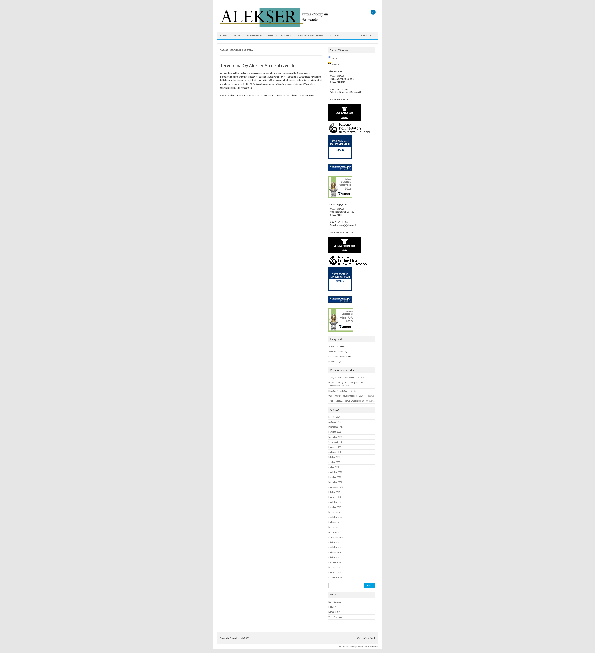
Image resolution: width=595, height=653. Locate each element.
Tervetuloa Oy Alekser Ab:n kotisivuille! (258, 65)
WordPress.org (335, 617)
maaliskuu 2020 (335, 472)
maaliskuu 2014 (335, 577)
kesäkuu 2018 (334, 512)
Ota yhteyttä (365, 35)
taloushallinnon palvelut (286, 95)
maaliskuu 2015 (335, 547)
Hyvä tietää (333, 361)
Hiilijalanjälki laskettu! (337, 391)
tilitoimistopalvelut (307, 95)
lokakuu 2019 (334, 492)
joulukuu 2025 (334, 422)
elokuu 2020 (333, 467)
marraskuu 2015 (335, 537)
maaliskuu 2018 (335, 517)
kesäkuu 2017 (334, 527)
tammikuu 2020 (335, 482)
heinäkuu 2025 (334, 432)
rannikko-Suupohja (265, 95)
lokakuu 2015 (334, 542)
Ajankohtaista (334, 346)
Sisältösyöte (333, 607)
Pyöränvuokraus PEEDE (279, 35)
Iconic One (343, 647)
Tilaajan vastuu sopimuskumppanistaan (346, 401)
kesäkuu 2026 (334, 417)
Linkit (349, 35)
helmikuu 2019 (334, 507)
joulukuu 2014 (334, 552)
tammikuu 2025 (335, 437)
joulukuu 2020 (334, 452)
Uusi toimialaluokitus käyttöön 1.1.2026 (345, 396)
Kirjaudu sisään (335, 602)
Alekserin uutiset (237, 95)
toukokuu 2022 (335, 442)
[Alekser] (274, 26)
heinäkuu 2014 (334, 562)
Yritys (237, 35)
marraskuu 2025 (335, 427)
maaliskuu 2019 (335, 502)
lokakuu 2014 (334, 557)
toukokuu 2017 (335, 532)
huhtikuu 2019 (334, 497)
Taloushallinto (254, 35)
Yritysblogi (335, 35)
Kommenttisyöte (336, 612)
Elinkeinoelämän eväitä (338, 356)
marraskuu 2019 (335, 487)
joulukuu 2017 (334, 522)
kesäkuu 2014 (334, 567)
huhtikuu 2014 (334, 572)
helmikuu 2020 (334, 477)
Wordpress (373, 647)
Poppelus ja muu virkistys (310, 35)
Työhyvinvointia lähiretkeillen (341, 377)
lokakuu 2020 (334, 457)
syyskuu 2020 (334, 462)
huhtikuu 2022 (334, 447)
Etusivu (224, 35)
